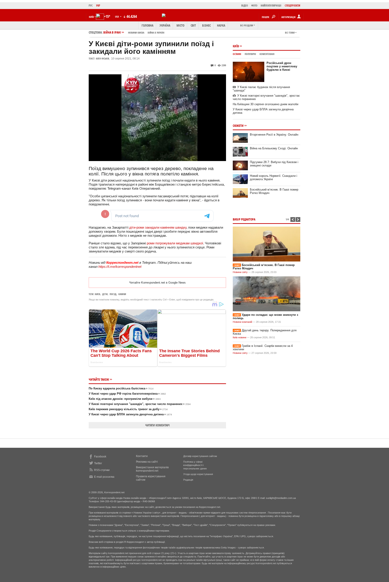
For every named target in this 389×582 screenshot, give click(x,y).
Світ (193, 25)
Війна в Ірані (133, 32)
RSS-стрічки (102, 470)
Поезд (113, 294)
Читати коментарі (157, 425)
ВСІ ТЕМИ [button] (290, 32)
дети (105, 294)
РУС (91, 5)
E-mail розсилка (104, 476)
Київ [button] (91, 16)
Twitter (98, 463)
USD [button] (117, 16)
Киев (97, 294)
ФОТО (254, 5)
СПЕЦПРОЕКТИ (292, 5)
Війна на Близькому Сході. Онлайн (274, 148)
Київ (236, 46)
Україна (165, 25)
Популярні (250, 54)
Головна (147, 25)
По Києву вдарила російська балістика (121, 388)
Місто (180, 25)
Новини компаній (242, 322)
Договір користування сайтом (200, 456)
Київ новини (239, 337)
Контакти (142, 456)
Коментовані (267, 54)
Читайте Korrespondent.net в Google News (157, 282)
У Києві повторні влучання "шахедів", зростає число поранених (140, 404)
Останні (237, 54)
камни (122, 294)
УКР (98, 5)
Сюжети (238, 125)
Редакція (188, 479)
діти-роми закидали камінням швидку (157, 227)
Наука (221, 25)
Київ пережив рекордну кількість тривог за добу (128, 409)
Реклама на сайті (147, 461)
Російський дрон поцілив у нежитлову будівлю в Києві (282, 66)
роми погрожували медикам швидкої (175, 243)
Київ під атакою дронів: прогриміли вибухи (125, 398)
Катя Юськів (102, 58)
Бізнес (206, 25)
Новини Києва (136, 32)
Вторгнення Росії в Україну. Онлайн (274, 134)
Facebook (100, 456)
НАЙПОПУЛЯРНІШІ (271, 5)
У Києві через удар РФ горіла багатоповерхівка (127, 393)
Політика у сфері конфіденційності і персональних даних (195, 465)
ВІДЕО (244, 5)
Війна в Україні (156, 32)
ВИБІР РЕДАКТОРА (244, 219)
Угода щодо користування (198, 474)
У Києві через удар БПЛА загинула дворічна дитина (130, 414)
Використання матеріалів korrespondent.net (152, 469)
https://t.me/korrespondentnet (119, 266)
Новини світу (240, 272)
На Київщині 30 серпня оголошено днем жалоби (265, 104)
